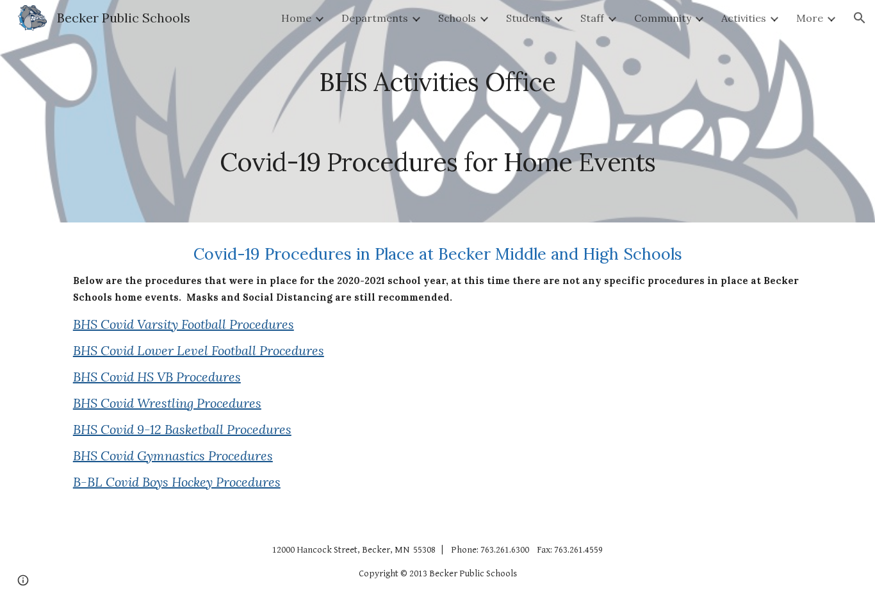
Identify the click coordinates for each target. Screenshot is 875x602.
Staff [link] (592, 18)
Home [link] (296, 18)
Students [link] (528, 18)
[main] (437, 111)
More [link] (809, 18)
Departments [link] (374, 18)
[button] (859, 18)
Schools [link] (457, 18)
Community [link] (662, 18)
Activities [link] (743, 18)
